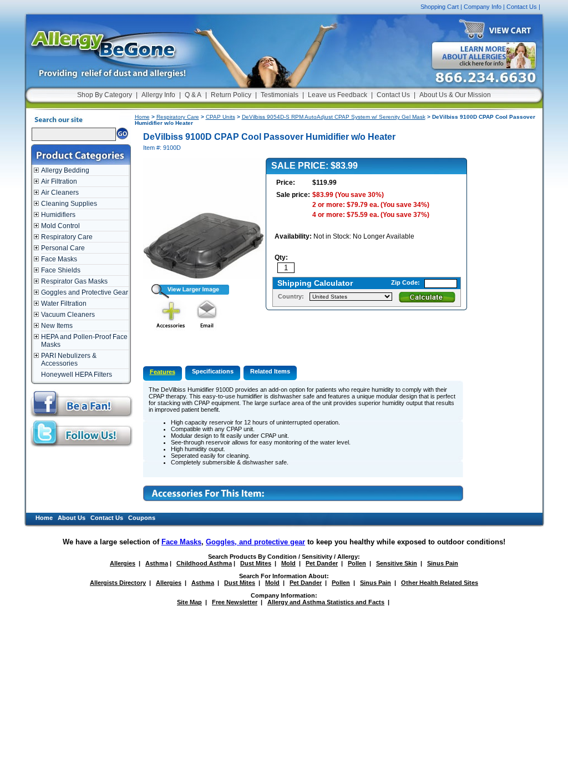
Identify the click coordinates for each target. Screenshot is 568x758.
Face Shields (60, 270)
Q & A (193, 95)
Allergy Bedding (65, 170)
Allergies (122, 563)
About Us (71, 517)
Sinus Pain (442, 563)
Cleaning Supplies (69, 204)
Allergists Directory (118, 582)
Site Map (189, 602)
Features (162, 371)
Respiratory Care (67, 237)
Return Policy (231, 95)
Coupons (141, 517)
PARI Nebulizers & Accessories (69, 359)
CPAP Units (220, 117)
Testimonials (279, 95)
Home (142, 117)
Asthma (156, 563)
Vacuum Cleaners (68, 315)
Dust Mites (255, 563)
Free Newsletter (234, 602)
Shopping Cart (439, 6)
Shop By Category (104, 95)
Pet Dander (322, 563)
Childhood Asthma (204, 563)
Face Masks (59, 259)
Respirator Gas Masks (74, 281)
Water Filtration (64, 303)
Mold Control (60, 226)
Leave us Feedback (337, 95)
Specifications (213, 371)
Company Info (482, 6)
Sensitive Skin (396, 563)
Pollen (357, 563)
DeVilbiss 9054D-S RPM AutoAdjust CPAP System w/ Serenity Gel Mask (333, 117)
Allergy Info (158, 95)
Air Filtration (59, 181)
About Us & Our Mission (455, 95)
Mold (288, 563)
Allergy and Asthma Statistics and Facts (325, 602)
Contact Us (521, 6)
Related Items (270, 371)
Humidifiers (58, 215)
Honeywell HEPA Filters (76, 374)
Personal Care (63, 248)
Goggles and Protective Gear (84, 292)
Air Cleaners (60, 192)
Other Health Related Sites (439, 582)
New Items (57, 326)
